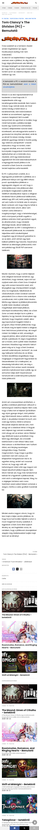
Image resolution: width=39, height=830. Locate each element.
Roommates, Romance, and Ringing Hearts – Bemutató (19, 646)
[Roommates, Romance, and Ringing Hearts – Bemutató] (19, 632)
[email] (34, 828)
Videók (16, 8)
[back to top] (34, 822)
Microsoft (22, 13)
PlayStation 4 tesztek (17, 18)
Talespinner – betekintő (16, 820)
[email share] (21, 569)
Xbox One (29, 13)
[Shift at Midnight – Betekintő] (19, 662)
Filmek (35, 8)
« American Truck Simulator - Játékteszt (17, 562)
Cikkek (10, 8)
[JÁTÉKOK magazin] (19, 2)
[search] (36, 3)
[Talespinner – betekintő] (19, 803)
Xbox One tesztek (7, 14)
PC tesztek (5, 18)
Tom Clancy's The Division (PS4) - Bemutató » (20, 554)
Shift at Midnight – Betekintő (16, 675)
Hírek (4, 8)
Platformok (24, 8)
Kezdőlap (4, 13)
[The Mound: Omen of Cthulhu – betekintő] (19, 602)
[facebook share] (13, 569)
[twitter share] (17, 569)
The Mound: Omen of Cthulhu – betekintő (19, 711)
